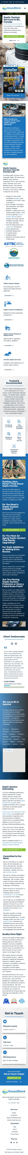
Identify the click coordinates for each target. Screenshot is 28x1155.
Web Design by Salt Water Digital (14, 1152)
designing (17, 198)
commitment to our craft (11, 894)
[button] (25, 8)
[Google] (17, 1142)
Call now (7, 1042)
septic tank (9, 227)
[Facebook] (11, 1142)
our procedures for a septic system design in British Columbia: (12, 842)
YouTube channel (11, 872)
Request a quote (10, 1026)
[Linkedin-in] (14, 1142)
